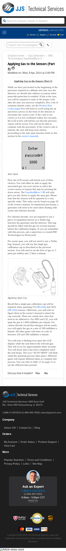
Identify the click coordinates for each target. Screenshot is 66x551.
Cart (62, 35)
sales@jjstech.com (51, 412)
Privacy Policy (12, 463)
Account (53, 35)
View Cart (9, 445)
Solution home (16, 55)
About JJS (10, 427)
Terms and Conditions (39, 459)
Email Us (33, 500)
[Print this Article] (13, 68)
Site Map (37, 463)
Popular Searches (14, 459)
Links (26, 463)
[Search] (41, 44)
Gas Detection (36, 55)
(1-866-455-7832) (56, 30)
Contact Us (25, 427)
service (33, 35)
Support (43, 35)
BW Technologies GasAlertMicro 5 (30, 57)
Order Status (28, 441)
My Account (10, 441)
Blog (37, 427)
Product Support (47, 441)
